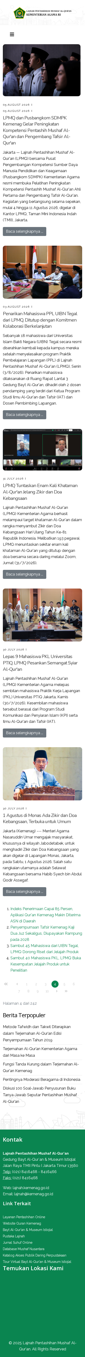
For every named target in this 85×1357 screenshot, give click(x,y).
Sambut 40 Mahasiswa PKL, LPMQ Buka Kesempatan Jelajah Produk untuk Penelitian (45, 964)
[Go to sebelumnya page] (17, 984)
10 (47, 991)
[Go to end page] (66, 991)
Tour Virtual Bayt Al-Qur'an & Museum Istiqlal (37, 1262)
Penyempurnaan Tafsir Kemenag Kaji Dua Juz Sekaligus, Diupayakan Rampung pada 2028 (46, 933)
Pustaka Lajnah (14, 1236)
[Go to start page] (6, 984)
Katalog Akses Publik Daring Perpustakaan (34, 1255)
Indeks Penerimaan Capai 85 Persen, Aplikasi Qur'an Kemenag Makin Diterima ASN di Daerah (45, 915)
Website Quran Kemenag (22, 1223)
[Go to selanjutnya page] (56, 991)
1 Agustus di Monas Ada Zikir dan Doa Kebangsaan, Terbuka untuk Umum (39, 818)
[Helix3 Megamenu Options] (12, 34)
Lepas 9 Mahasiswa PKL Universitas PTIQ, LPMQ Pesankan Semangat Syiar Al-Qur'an (40, 662)
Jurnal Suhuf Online (17, 1242)
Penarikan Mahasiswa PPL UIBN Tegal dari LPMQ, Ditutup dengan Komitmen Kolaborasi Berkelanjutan (40, 319)
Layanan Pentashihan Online (24, 1217)
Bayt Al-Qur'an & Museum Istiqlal (28, 1230)
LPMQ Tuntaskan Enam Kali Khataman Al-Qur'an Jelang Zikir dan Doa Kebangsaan (40, 491)
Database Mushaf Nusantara (23, 1249)
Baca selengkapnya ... (24, 231)
